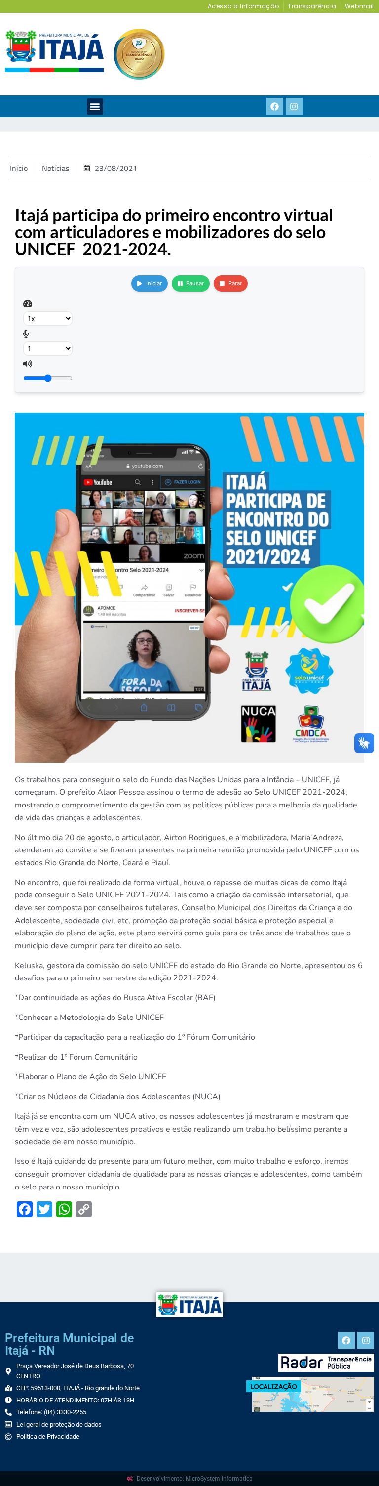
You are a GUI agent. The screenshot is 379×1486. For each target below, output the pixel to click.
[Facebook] (274, 106)
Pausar (195, 283)
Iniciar (154, 283)
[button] (95, 106)
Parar (235, 283)
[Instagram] (294, 106)
